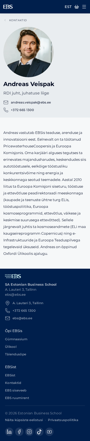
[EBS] (8, 6)
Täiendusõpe (15, 354)
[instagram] (29, 432)
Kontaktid (18, 20)
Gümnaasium (16, 339)
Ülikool (11, 347)
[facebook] (19, 432)
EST (68, 7)
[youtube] (49, 432)
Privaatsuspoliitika (63, 420)
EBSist (10, 375)
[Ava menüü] (84, 6)
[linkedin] (9, 432)
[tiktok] (39, 432)
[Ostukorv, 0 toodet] (76, 6)
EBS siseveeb (16, 390)
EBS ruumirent (17, 398)
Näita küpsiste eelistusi (24, 420)
